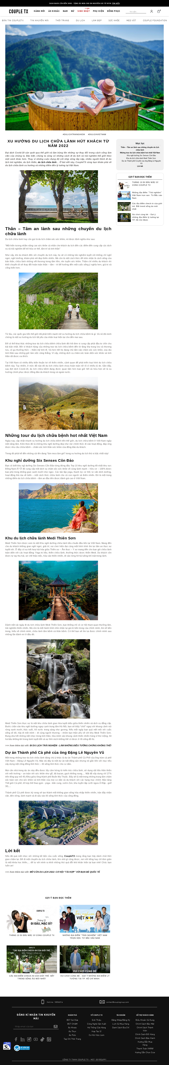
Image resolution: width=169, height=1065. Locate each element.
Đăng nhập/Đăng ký (121, 1020)
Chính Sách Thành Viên (145, 1029)
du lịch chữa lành (47, 162)
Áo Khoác (72, 1027)
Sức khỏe (114, 20)
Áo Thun (72, 1031)
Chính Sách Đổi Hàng (145, 1034)
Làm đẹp (97, 20)
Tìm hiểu (116, 3)
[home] (18, 11)
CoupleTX (69, 856)
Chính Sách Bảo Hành (145, 1038)
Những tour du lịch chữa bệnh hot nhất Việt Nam (140, 153)
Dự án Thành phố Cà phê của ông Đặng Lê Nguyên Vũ (141, 162)
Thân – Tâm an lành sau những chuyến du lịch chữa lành (140, 148)
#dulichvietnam (97, 134)
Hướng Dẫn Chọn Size (145, 1052)
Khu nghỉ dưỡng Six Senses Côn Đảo (141, 155)
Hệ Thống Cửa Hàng (96, 1027)
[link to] (22, 1048)
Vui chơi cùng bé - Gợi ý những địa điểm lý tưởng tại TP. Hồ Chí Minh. (84, 977)
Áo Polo (72, 1035)
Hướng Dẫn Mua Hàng (145, 1043)
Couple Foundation (155, 20)
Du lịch (80, 20)
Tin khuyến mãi (39, 20)
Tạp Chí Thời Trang (72, 1038)
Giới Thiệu (96, 1020)
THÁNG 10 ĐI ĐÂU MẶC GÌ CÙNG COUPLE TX (31, 935)
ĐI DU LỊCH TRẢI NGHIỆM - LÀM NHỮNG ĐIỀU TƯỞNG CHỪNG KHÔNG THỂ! (70, 745)
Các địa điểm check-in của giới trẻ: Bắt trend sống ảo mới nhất (31, 977)
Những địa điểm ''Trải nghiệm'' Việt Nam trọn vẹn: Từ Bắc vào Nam (85, 936)
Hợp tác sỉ (97, 1031)
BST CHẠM (72, 1023)
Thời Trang (62, 20)
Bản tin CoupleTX (13, 20)
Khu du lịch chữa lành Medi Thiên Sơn (141, 158)
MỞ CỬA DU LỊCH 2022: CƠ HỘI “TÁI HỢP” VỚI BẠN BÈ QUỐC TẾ (65, 872)
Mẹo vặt (131, 20)
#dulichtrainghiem (74, 134)
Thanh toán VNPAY (145, 1048)
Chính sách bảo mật (145, 1023)
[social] (16, 1039)
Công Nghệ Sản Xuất (96, 1023)
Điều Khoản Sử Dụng (145, 1020)
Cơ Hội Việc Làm (96, 1035)
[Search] (1, 1)
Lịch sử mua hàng (120, 1023)
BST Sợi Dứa (72, 1020)
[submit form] (55, 1026)
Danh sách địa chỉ (120, 1027)
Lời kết (140, 166)
